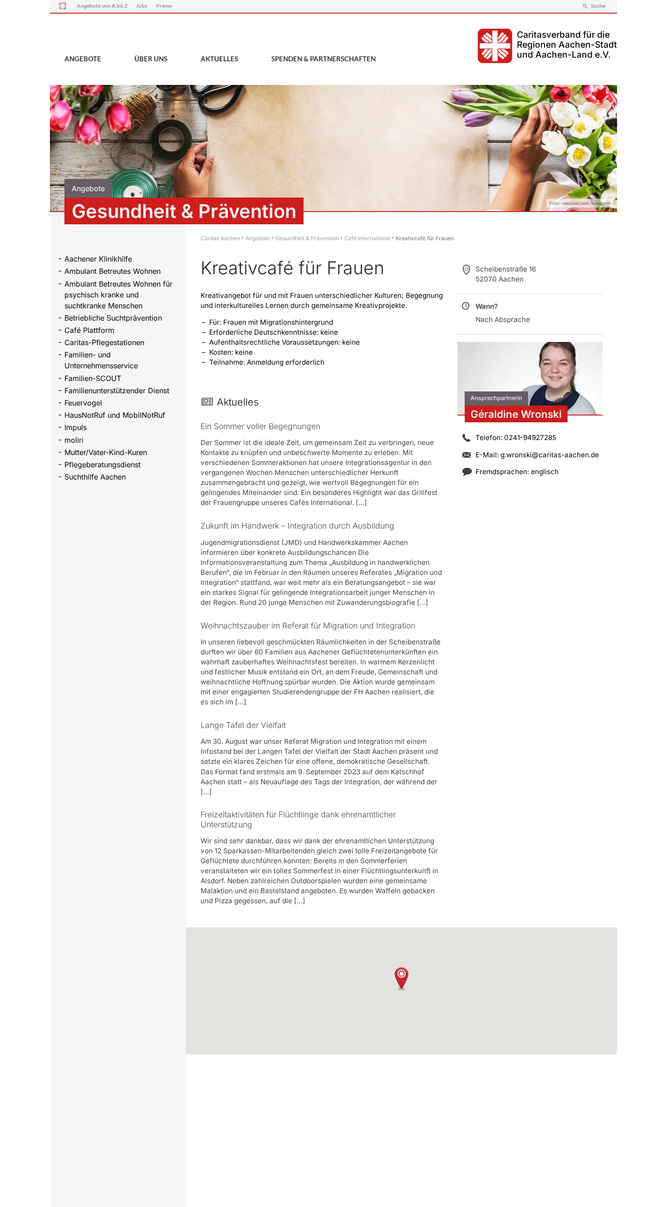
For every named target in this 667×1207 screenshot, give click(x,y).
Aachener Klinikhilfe (98, 258)
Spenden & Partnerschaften (323, 58)
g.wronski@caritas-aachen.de (549, 454)
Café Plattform (89, 330)
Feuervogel (83, 402)
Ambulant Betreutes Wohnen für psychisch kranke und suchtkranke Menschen (118, 294)
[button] (401, 979)
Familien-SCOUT (92, 378)
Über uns (150, 58)
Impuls (75, 427)
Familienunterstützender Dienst (116, 390)
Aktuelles (219, 58)
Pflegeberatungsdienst (102, 464)
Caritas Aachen (220, 238)
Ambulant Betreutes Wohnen (112, 271)
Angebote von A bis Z (102, 5)
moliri (73, 440)
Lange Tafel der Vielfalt (243, 725)
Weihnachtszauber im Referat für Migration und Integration (308, 625)
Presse (164, 5)
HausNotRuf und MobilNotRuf (114, 415)
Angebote (82, 58)
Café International (367, 238)
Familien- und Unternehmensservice (101, 360)
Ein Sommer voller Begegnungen (260, 426)
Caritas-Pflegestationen (104, 342)
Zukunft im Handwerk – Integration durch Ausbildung (297, 525)
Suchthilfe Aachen (95, 476)
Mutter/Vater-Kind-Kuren (105, 452)
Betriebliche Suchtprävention (113, 317)
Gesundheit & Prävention (307, 238)
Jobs (141, 5)
